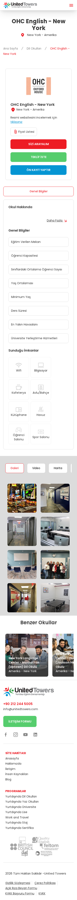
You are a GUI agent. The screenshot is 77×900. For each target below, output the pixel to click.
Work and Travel (17, 817)
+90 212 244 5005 (18, 704)
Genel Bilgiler (39, 191)
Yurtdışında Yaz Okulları (22, 802)
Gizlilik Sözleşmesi (17, 883)
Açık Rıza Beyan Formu (21, 888)
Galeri (14, 468)
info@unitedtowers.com (20, 709)
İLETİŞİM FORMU (19, 721)
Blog (8, 779)
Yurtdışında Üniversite (20, 807)
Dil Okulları (34, 48)
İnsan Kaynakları (16, 774)
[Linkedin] (35, 734)
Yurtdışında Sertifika (19, 828)
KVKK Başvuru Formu (19, 893)
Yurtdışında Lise (16, 812)
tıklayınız (16, 122)
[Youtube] (25, 734)
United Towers (55, 873)
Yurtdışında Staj (16, 822)
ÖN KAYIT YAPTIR (38, 170)
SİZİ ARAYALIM (38, 144)
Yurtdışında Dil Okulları (21, 796)
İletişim (10, 769)
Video (36, 468)
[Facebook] (5, 734)
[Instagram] (15, 734)
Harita (58, 468)
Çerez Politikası (45, 883)
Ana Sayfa (11, 48)
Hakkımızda (13, 764)
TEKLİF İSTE (38, 157)
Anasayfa (12, 758)
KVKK (42, 893)
